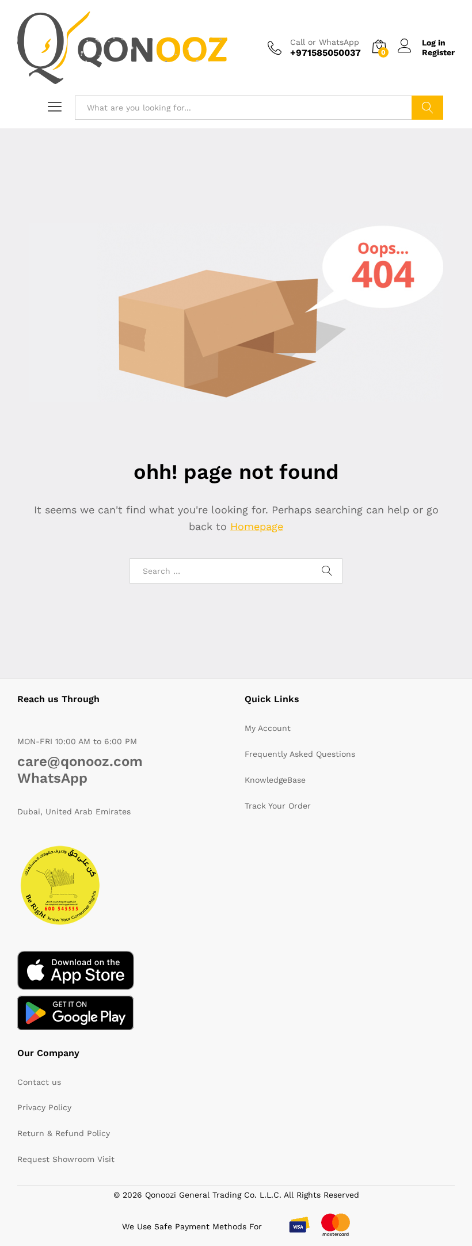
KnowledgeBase (275, 779)
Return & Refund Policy (63, 1133)
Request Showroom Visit (66, 1159)
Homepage (256, 526)
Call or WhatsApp (324, 42)
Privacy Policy (44, 1107)
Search (427, 108)
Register (438, 52)
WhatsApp (52, 778)
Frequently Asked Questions (300, 754)
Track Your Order (278, 805)
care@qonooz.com (80, 761)
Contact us (39, 1082)
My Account (268, 728)
